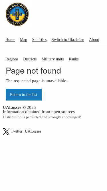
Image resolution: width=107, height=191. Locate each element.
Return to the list (23, 94)
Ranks (73, 59)
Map (23, 39)
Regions (11, 59)
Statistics (39, 39)
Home (10, 39)
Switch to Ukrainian (68, 39)
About (94, 39)
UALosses (33, 131)
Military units (53, 59)
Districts (30, 59)
